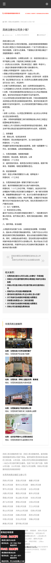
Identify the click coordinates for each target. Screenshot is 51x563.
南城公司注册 (8, 506)
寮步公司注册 (34, 493)
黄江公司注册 (8, 485)
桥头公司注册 (21, 489)
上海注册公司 (41, 536)
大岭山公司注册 (22, 511)
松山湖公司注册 (22, 498)
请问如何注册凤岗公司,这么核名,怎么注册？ (24, 294)
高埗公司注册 (34, 515)
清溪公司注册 (21, 481)
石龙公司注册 (8, 515)
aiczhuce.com (8, 35)
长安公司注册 (36, 498)
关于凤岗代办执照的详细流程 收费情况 (22, 297)
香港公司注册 (38, 539)
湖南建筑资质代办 (28, 533)
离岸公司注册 (42, 531)
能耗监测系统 (25, 544)
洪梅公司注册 (34, 519)
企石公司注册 (34, 489)
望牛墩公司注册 (22, 524)
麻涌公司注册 (8, 524)
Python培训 (28, 539)
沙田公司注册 (34, 502)
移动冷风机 (33, 541)
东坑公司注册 (21, 519)
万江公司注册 (34, 506)
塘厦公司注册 (34, 481)
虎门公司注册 (8, 502)
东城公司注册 (21, 506)
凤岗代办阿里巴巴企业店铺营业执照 (26, 260)
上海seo (41, 541)
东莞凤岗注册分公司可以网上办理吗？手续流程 (25, 276)
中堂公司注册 (8, 519)
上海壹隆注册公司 (29, 536)
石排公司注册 (36, 511)
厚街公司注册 (21, 502)
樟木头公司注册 (22, 485)
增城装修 (33, 531)
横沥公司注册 (21, 493)
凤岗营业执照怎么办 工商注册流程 (20, 300)
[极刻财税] (26, 13)
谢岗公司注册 (36, 485)
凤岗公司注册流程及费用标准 (18, 307)
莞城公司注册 (8, 498)
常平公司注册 (8, 489)
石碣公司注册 (21, 515)
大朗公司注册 (8, 493)
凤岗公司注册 (8, 481)
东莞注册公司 (40, 533)
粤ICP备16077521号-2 (30, 547)
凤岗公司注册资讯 (23, 35)
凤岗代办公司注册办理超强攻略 (19, 291)
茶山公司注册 (8, 511)
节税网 (26, 531)
